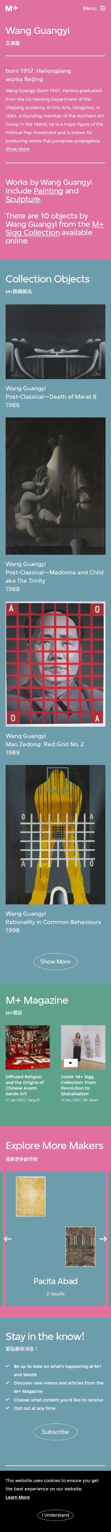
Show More (18, 149)
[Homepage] (12, 8)
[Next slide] (103, 1239)
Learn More (18, 1497)
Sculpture (23, 199)
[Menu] (102, 8)
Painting (48, 190)
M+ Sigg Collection (55, 228)
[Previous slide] (7, 1239)
